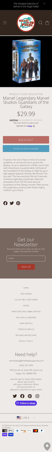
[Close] (44, 3)
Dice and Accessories (26, 317)
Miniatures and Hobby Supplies (26, 311)
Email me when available (26, 148)
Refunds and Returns (26, 335)
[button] (5, 23)
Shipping (14, 120)
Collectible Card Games (26, 299)
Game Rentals (26, 323)
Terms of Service (26, 329)
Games (26, 305)
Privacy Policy (26, 341)
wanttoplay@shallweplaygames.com (26, 360)
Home (26, 288)
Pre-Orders (26, 294)
